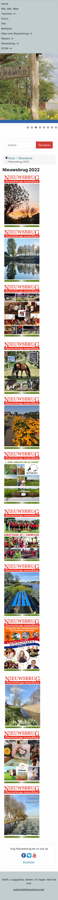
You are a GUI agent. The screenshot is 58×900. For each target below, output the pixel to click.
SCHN (4, 48)
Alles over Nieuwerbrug (15, 33)
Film (3, 23)
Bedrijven (6, 28)
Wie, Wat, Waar (10, 8)
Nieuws (5, 38)
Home (4, 3)
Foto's (4, 18)
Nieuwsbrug (8, 43)
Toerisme (6, 13)
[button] (48, 88)
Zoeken (45, 145)
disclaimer (29, 862)
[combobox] (20, 145)
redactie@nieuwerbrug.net (28, 889)
